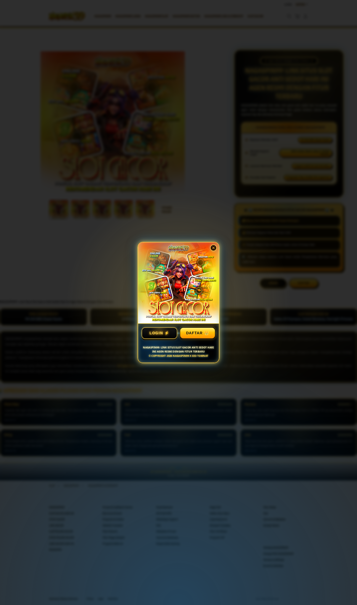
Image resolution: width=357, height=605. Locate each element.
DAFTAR (194, 333)
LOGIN (156, 333)
